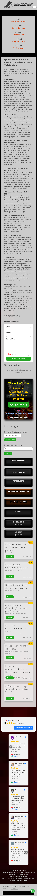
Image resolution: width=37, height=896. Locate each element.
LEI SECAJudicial (18, 533)
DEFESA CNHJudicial (18, 523)
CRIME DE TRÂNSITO (18, 502)
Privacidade (18, 876)
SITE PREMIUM (22, 880)
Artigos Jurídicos (19, 40)
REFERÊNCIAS (18, 481)
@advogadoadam (18, 20)
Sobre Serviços (18, 26)
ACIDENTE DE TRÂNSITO (18, 491)
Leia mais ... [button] (14, 889)
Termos (11, 876)
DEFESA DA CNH (18, 472)
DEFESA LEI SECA (18, 460)
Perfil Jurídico (18, 46)
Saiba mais (18, 405)
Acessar (9, 556)
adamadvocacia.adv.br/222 (19, 413)
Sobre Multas (18, 33)
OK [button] (18, 893)
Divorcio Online (18, 383)
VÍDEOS (18, 511)
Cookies (25, 876)
